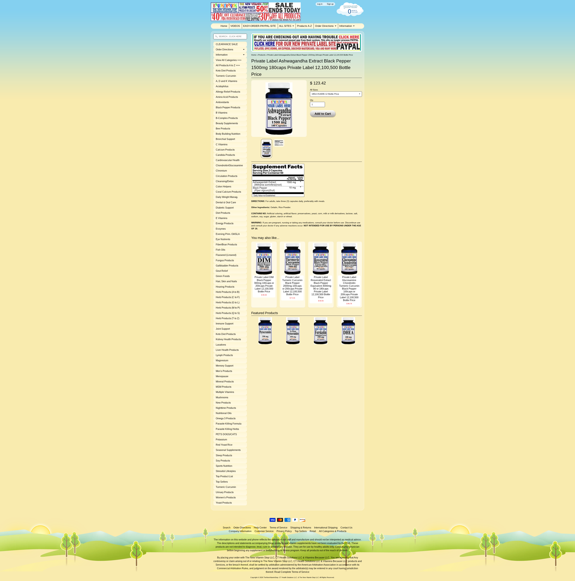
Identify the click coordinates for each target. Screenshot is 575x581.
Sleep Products (224, 455)
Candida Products (225, 155)
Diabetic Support (225, 207)
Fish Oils (220, 249)
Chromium (221, 170)
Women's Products (226, 497)
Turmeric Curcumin (226, 76)
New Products (223, 402)
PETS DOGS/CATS (226, 434)
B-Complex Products (227, 118)
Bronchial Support (225, 139)
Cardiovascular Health (228, 160)
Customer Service (264, 531)
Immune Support (224, 323)
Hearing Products (225, 286)
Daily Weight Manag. (227, 197)
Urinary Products (225, 492)
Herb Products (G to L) (227, 302)
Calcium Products (225, 149)
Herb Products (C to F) (228, 297)
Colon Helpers (223, 186)
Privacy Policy (284, 531)
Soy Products (223, 460)
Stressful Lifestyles (226, 471)
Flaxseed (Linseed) (226, 255)
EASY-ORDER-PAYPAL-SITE (259, 26)
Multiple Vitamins (225, 392)
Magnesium (222, 360)
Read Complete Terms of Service (291, 572)
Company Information (240, 531)
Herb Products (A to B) (227, 292)
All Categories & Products (332, 531)
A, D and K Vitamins (226, 81)
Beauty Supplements (227, 123)
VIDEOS (235, 26)
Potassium (221, 439)
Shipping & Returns (300, 527)
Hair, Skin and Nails (226, 281)
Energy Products (224, 223)
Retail (313, 531)
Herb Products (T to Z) (227, 318)
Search (226, 527)
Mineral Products (225, 381)
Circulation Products (226, 176)
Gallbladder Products (227, 265)
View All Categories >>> (228, 60)
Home (224, 26)
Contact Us (346, 527)
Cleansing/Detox (225, 181)
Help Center (260, 527)
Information (345, 26)
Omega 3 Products (226, 418)
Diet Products (223, 213)
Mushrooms (222, 397)
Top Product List (224, 476)
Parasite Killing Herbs (227, 429)
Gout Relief (222, 271)
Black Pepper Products (228, 107)
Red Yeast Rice (224, 445)
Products (261, 55)
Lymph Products (224, 355)
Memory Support (224, 365)
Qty (311, 100)
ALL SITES (285, 26)
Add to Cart (323, 113)
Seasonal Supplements (228, 450)
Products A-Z (304, 26)
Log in (319, 4)
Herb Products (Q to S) (228, 313)
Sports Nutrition (224, 466)
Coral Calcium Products (228, 192)
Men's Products (224, 371)
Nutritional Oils (223, 413)
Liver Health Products (227, 350)
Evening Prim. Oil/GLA (228, 234)
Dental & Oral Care (226, 202)
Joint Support (223, 329)
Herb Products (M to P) (228, 307)
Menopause (222, 376)
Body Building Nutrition (228, 134)
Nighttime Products (226, 408)
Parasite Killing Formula (228, 423)
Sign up (330, 4)
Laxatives (221, 344)
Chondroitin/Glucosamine (229, 165)
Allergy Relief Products (228, 91)
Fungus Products (225, 260)
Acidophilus (222, 86)
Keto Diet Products (226, 70)
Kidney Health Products (228, 339)
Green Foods (223, 276)
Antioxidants (222, 102)
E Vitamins (221, 218)
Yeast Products (224, 502)
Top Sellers (222, 481)
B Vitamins (221, 112)
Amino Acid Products (227, 97)
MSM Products (223, 387)
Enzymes (221, 229)
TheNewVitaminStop (271, 577)
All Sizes (314, 90)
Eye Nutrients (223, 239)
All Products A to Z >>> (228, 65)
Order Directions (324, 26)
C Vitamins (221, 144)
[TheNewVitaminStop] (256, 19)
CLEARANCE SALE (227, 44)
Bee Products (223, 128)
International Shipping (326, 527)
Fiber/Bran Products (226, 244)
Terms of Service (278, 527)
